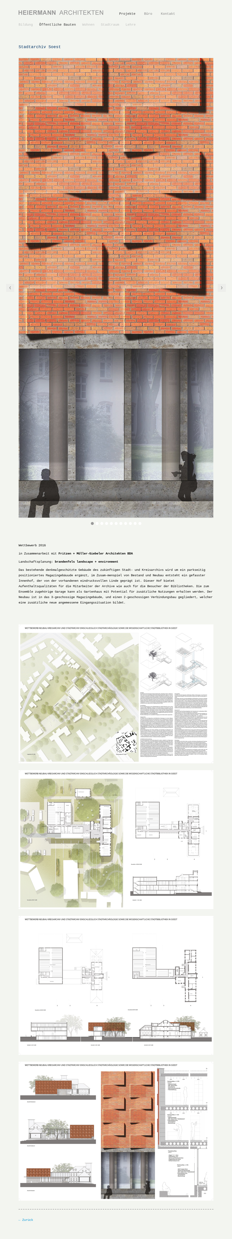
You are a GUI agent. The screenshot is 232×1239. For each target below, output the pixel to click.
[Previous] (10, 288)
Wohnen (88, 25)
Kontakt (168, 14)
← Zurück (26, 1220)
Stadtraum (110, 25)
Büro (148, 14)
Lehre (131, 25)
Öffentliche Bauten (57, 25)
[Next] (222, 288)
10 (135, 523)
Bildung (26, 25)
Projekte (127, 14)
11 (139, 523)
